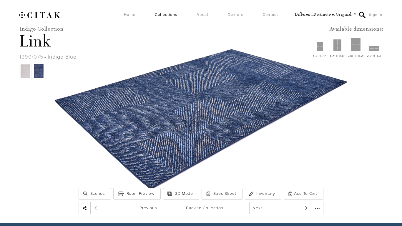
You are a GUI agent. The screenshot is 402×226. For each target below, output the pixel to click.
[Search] (362, 15)
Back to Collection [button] (204, 207)
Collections (166, 15)
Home (129, 15)
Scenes (97, 193)
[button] (85, 194)
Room (141, 193)
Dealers (235, 15)
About (203, 15)
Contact (270, 15)
